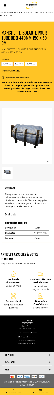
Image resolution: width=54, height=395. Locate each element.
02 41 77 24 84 (29, 329)
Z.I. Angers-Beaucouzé (27, 337)
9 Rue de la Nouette (27, 340)
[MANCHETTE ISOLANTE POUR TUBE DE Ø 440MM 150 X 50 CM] (48, 161)
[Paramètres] (5, 5)
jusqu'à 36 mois (13, 286)
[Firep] (31, 5)
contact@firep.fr (30, 333)
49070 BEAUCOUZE (27, 344)
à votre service (40, 307)
